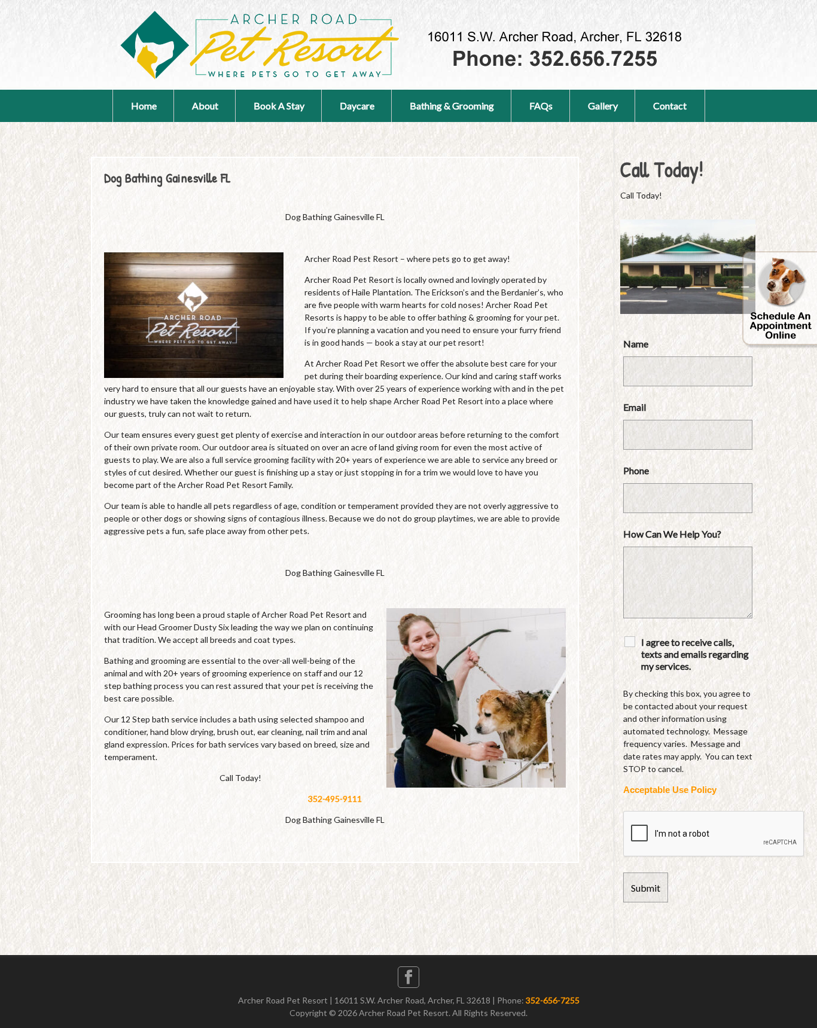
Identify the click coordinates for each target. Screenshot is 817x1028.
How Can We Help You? (672, 533)
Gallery (603, 105)
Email (634, 407)
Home (144, 105)
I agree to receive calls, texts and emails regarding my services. (695, 654)
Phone (636, 470)
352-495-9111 (335, 799)
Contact (670, 105)
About (205, 105)
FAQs (541, 105)
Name (635, 343)
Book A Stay (279, 105)
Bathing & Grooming (452, 105)
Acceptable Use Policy (670, 790)
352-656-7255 (553, 1000)
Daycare (357, 105)
